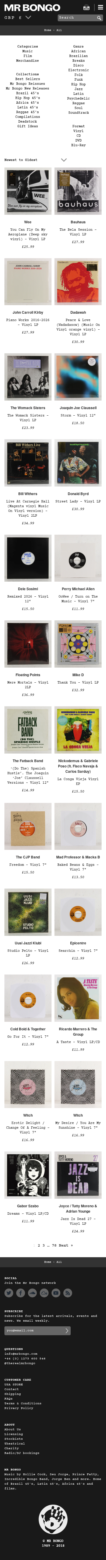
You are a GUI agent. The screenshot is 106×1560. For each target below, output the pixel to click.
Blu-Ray (78, 145)
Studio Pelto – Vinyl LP (28, 953)
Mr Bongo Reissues (27, 84)
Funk (78, 79)
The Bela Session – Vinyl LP (78, 232)
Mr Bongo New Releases (27, 88)
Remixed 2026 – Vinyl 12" (28, 599)
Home (47, 30)
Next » (66, 1245)
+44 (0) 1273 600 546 (25, 1358)
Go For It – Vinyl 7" (28, 1036)
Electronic (78, 70)
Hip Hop (78, 84)
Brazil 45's (27, 93)
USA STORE (13, 1384)
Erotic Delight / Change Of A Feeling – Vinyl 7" (27, 1128)
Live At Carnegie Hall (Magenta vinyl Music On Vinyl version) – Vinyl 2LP (27, 508)
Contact (11, 1389)
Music (27, 51)
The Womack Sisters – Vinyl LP (28, 418)
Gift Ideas (27, 126)
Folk (78, 75)
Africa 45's (27, 102)
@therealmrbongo (19, 1363)
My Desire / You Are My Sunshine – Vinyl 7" (78, 1125)
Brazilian (78, 56)
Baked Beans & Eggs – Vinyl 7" (78, 867)
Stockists (13, 1439)
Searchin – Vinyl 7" (78, 951)
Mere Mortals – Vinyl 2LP (28, 685)
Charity (11, 1448)
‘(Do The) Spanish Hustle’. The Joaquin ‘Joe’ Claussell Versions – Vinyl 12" (28, 775)
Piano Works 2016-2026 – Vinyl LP (27, 322)
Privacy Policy (18, 1408)
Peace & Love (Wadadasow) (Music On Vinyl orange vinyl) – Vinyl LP (78, 327)
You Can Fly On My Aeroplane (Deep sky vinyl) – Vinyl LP (27, 234)
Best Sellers (27, 79)
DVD (78, 140)
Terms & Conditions (23, 1403)
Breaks (78, 60)
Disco (78, 65)
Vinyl (78, 131)
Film (28, 56)
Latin (78, 94)
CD (79, 136)
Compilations (27, 117)
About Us (12, 1429)
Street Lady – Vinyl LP (78, 501)
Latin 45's (27, 107)
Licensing (13, 1434)
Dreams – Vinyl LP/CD (28, 1213)
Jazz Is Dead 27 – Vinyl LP (78, 1221)
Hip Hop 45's (27, 98)
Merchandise (27, 60)
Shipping (12, 1394)
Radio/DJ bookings (21, 1453)
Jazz (78, 89)
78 (54, 1245)
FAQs (8, 1399)
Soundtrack (78, 112)
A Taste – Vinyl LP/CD (78, 1042)
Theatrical (14, 1444)
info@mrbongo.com (20, 1354)
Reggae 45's (27, 112)
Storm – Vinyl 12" (78, 415)
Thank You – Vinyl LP (78, 682)
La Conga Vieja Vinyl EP (78, 781)
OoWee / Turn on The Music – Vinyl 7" (78, 599)
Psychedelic (78, 98)
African (78, 51)
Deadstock (27, 121)
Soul (78, 108)
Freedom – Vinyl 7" (28, 865)
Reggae (78, 103)
